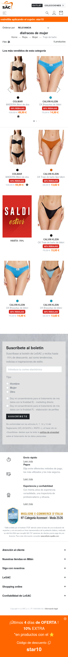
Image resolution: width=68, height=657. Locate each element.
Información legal (51, 608)
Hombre (15, 383)
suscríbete (18, 416)
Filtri (5, 41)
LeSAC (6, 577)
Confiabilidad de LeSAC (16, 595)
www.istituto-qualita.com (50, 536)
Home (14, 37)
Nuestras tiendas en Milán (17, 559)
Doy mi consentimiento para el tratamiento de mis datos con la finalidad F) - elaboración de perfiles (35, 407)
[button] (34, 121)
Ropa (25, 37)
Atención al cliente (13, 550)
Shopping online (12, 586)
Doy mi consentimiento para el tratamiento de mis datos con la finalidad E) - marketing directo (35, 400)
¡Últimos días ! (34, 622)
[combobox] (33, 28)
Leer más (28, 461)
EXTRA (34, 628)
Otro (12, 392)
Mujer (35, 37)
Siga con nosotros (13, 568)
